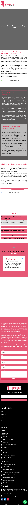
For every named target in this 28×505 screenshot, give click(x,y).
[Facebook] (2, 499)
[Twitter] (5, 499)
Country (3, 365)
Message (3, 370)
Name (2, 350)
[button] (2, 263)
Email (2, 355)
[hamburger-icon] (25, 3)
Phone (2, 360)
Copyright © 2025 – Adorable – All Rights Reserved (14, 504)
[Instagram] (8, 499)
